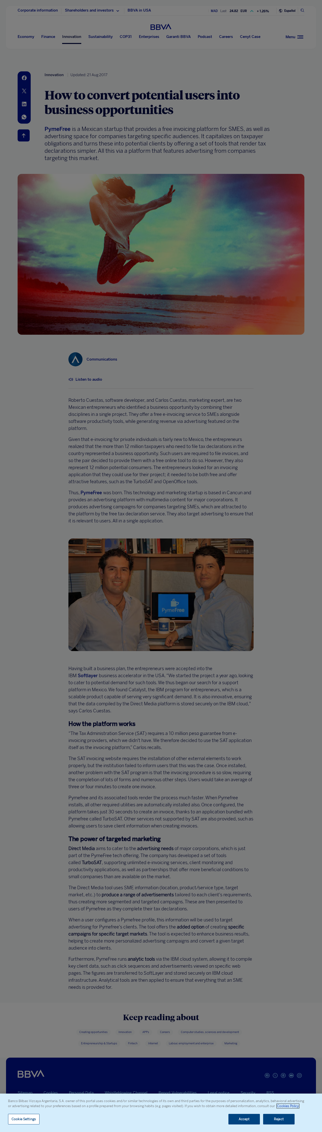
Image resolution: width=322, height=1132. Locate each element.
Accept (244, 1119)
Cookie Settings (24, 1119)
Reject (279, 1119)
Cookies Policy (288, 1106)
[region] (161, 1113)
